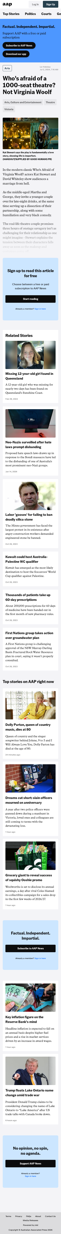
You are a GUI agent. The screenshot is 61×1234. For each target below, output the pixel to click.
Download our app (16, 54)
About (38, 1216)
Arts (7, 68)
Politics (30, 13)
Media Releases (30, 1220)
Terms (8, 1216)
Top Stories (11, 13)
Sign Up (50, 4)
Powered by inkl (30, 1225)
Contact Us (50, 1216)
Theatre (50, 102)
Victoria (8, 109)
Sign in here (40, 309)
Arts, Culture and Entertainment (23, 102)
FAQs (28, 1216)
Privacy (18, 1216)
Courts (46, 13)
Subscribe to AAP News (19, 45)
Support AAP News (30, 1163)
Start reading (30, 299)
